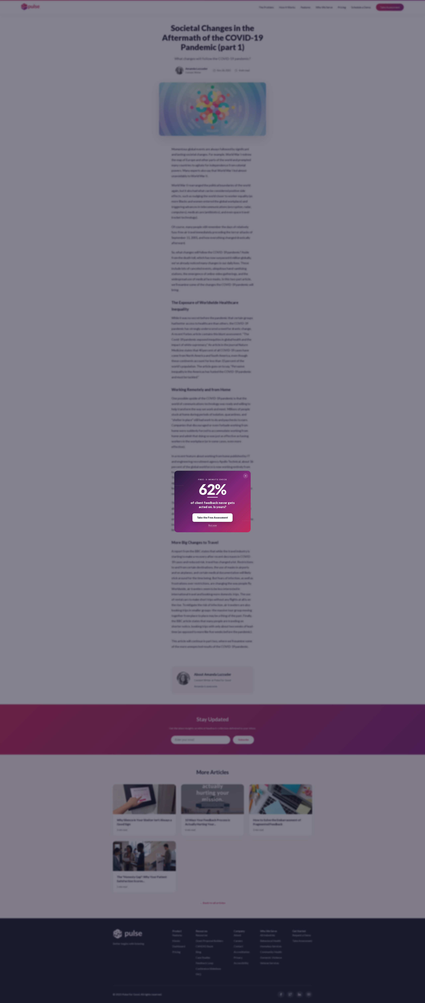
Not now (212, 525)
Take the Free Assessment (212, 517)
